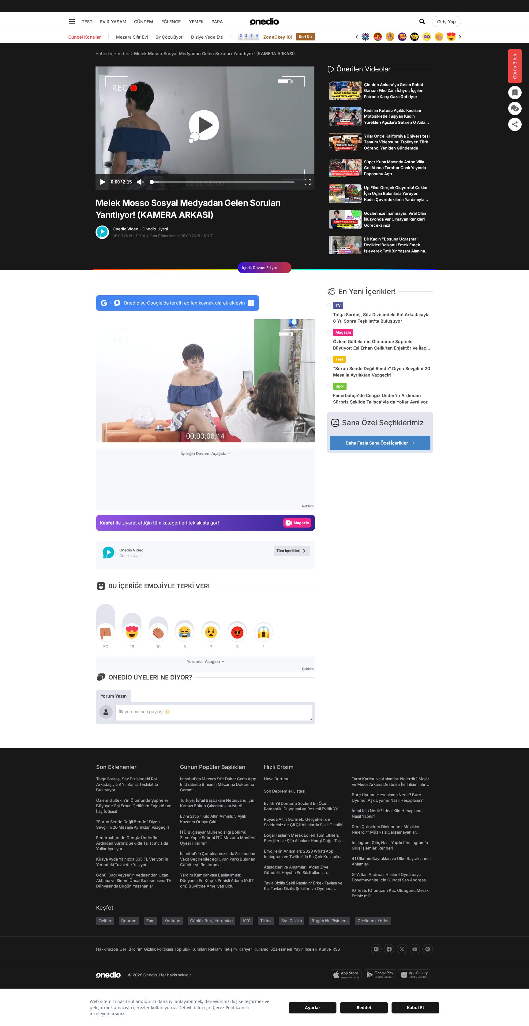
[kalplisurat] (451, 37)
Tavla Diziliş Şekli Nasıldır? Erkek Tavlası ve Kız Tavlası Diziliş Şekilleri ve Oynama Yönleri (303, 888)
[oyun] (427, 37)
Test (339, 359)
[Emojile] (414, 37)
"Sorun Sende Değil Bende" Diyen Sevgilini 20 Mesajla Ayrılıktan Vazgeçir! (381, 371)
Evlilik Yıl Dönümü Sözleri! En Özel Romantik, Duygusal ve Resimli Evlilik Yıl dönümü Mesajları (301, 809)
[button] (294, 434)
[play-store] (381, 974)
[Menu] (72, 21)
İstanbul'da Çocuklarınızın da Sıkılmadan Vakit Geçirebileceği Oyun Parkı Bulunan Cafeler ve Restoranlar (217, 859)
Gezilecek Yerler (373, 920)
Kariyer (245, 949)
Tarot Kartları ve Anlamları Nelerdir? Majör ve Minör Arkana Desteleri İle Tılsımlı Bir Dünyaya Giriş (390, 784)
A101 (246, 920)
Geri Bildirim (130, 949)
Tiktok (266, 920)
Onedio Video (140, 228)
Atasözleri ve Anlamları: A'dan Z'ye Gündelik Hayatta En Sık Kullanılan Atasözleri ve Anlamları (296, 872)
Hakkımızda (107, 949)
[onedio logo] (264, 21)
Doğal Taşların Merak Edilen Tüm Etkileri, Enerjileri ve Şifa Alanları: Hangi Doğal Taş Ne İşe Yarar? (302, 841)
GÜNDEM (143, 21)
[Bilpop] (402, 37)
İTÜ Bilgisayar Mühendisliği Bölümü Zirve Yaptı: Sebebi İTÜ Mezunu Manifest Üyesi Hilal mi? (218, 838)
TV (338, 305)
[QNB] (365, 37)
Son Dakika (291, 920)
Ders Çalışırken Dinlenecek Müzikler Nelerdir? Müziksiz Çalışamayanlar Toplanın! (386, 832)
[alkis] (439, 37)
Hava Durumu (277, 778)
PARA (217, 21)
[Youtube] (415, 949)
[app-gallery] (416, 974)
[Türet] (378, 37)
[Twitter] (402, 949)
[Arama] (422, 21)
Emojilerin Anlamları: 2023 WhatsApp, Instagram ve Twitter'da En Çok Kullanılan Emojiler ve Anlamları (302, 857)
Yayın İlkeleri (305, 949)
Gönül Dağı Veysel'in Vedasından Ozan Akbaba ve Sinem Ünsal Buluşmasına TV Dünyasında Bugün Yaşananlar (133, 880)
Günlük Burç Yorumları (211, 920)
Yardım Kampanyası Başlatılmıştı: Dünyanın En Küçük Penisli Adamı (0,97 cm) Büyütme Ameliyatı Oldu (216, 880)
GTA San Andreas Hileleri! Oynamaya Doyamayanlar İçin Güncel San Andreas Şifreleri (389, 880)
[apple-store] (347, 974)
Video (123, 53)
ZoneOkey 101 (277, 37)
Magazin (343, 332)
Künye (325, 949)
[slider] (223, 183)
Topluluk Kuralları (190, 949)
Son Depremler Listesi (284, 791)
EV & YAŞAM (113, 21)
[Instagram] (376, 949)
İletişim (230, 949)
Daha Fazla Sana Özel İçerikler (377, 442)
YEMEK (196, 21)
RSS (336, 949)
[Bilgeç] (390, 37)
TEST (87, 21)
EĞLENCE (171, 21)
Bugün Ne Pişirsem (330, 920)
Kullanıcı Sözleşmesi (272, 949)
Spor (340, 386)
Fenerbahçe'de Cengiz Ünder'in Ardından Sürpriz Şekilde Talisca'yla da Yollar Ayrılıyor (380, 398)
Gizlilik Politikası (158, 949)
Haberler (104, 53)
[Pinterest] (427, 949)
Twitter (105, 920)
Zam (150, 920)
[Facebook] (389, 949)
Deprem (129, 920)
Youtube (172, 920)
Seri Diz (306, 36)
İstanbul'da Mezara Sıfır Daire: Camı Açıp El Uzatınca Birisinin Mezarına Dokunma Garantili (218, 784)
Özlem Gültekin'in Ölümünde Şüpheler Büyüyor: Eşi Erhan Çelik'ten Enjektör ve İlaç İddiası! (379, 345)
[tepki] (105, 632)
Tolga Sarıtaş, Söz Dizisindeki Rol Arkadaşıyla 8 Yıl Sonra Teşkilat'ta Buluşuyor (381, 318)
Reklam (215, 949)
